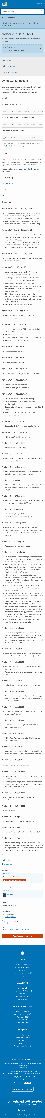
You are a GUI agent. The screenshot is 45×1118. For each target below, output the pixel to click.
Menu (38, 4)
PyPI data (6, 873)
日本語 (28, 1101)
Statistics (22, 993)
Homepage (8, 864)
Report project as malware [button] (22, 936)
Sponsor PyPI (22, 1020)
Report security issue (22, 1037)
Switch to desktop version (22, 1089)
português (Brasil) (37, 1101)
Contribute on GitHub (21, 1014)
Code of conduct (21, 1040)
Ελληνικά (16, 1103)
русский (14, 1105)
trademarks (14, 1073)
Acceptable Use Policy (21, 1046)
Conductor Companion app (15, 146)
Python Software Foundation (31, 1073)
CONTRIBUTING (10, 184)
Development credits (21, 1022)
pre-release (17, 23)
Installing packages (21, 965)
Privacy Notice (22, 1043)
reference (35, 169)
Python (7, 923)
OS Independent (10, 917)
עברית (21, 1105)
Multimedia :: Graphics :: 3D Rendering (18, 929)
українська (9, 1103)
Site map (22, 1079)
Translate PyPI (22, 1017)
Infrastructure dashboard (21, 991)
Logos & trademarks (22, 996)
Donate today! (22, 1067)
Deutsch (23, 1103)
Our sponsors (22, 999)
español (15, 1101)
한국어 (34, 1105)
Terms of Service (21, 1035)
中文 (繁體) (39, 1103)
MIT (3, 196)
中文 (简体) (31, 1103)
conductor (10, 905)
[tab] (22, 60)
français (22, 1101)
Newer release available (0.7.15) (14, 880)
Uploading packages (22, 967)
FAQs (22, 976)
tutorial (26, 169)
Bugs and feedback (22, 1011)
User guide (21, 970)
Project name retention (22, 973)
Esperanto (27, 1105)
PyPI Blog (21, 988)
